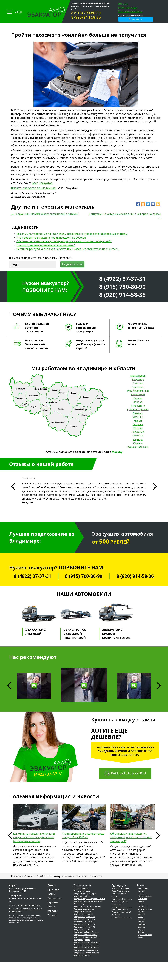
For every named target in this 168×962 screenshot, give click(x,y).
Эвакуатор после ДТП (82, 955)
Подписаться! (72, 264)
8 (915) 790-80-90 (86, 12)
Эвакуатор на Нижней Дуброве (86, 945)
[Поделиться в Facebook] (138, 204)
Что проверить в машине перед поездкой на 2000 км (51, 237)
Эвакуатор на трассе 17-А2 (84, 927)
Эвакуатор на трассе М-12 (84, 922)
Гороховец (138, 386)
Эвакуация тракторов (82, 904)
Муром (138, 420)
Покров (137, 428)
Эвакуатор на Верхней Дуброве (86, 947)
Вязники (138, 383)
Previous (10, 835)
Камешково (138, 394)
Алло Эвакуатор (42, 183)
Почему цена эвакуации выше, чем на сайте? (45, 245)
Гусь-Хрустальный (138, 390)
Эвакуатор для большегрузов (86, 950)
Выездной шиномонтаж (122, 907)
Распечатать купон (127, 773)
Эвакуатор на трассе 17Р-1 (84, 919)
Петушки (138, 424)
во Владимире (90, 3)
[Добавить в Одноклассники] (143, 204)
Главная (52, 885)
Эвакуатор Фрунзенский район (86, 937)
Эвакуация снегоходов (83, 911)
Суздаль (138, 443)
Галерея (52, 893)
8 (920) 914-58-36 (86, 17)
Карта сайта (15, 911)
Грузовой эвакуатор (82, 891)
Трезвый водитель (119, 901)
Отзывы (123, 3)
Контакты (53, 910)
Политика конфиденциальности (25, 908)
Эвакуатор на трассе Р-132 (84, 917)
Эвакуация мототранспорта (85, 893)
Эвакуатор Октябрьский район (86, 932)
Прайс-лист (53, 889)
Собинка (138, 435)
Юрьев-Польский (138, 446)
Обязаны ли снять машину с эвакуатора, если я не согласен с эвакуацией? (64, 241)
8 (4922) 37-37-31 (122, 279)
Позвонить (135, 19)
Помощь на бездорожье (122, 899)
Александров (138, 375)
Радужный (138, 431)
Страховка (53, 902)
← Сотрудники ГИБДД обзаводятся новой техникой (44, 214)
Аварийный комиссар (120, 891)
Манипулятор (117, 904)
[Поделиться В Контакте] (153, 204)
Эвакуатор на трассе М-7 (83, 914)
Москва (141, 937)
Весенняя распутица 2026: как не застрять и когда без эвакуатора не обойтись (67, 249)
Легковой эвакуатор (82, 888)
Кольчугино (138, 405)
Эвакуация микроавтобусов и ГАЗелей (89, 899)
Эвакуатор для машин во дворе (86, 953)
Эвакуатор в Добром (82, 940)
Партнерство (54, 898)
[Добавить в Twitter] (148, 204)
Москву (117, 452)
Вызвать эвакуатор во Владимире (33, 188)
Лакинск (138, 413)
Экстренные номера (130, 11)
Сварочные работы (120, 909)
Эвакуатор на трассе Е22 (83, 929)
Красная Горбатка (138, 409)
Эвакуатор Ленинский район (85, 935)
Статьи (51, 906)
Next (159, 685)
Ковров (137, 401)
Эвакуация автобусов (82, 896)
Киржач (137, 398)
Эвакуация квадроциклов (84, 909)
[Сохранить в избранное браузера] (158, 204)
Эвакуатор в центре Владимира (86, 942)
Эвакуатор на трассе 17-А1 (84, 924)
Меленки (138, 416)
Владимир (138, 379)
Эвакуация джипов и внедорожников (89, 901)
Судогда (138, 439)
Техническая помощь (121, 888)
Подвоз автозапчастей (121, 912)
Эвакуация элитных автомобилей (87, 906)
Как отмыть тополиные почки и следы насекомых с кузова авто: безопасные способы (71, 234)
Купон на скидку (127, 7)
